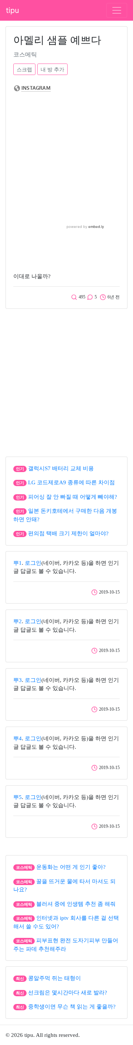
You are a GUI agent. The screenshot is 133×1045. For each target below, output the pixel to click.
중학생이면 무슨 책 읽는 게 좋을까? (72, 1007)
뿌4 (17, 738)
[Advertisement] (66, 380)
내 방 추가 (52, 69)
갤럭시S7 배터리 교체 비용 (61, 468)
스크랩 (24, 69)
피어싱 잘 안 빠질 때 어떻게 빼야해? (72, 497)
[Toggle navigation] (116, 10)
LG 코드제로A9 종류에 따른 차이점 (71, 482)
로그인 (33, 563)
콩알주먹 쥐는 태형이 (54, 978)
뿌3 (17, 680)
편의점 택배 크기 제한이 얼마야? (68, 533)
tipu (12, 10)
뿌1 (17, 563)
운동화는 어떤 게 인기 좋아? (71, 867)
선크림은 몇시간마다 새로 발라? (67, 993)
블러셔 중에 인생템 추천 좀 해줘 (76, 904)
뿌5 (17, 797)
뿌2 (17, 621)
